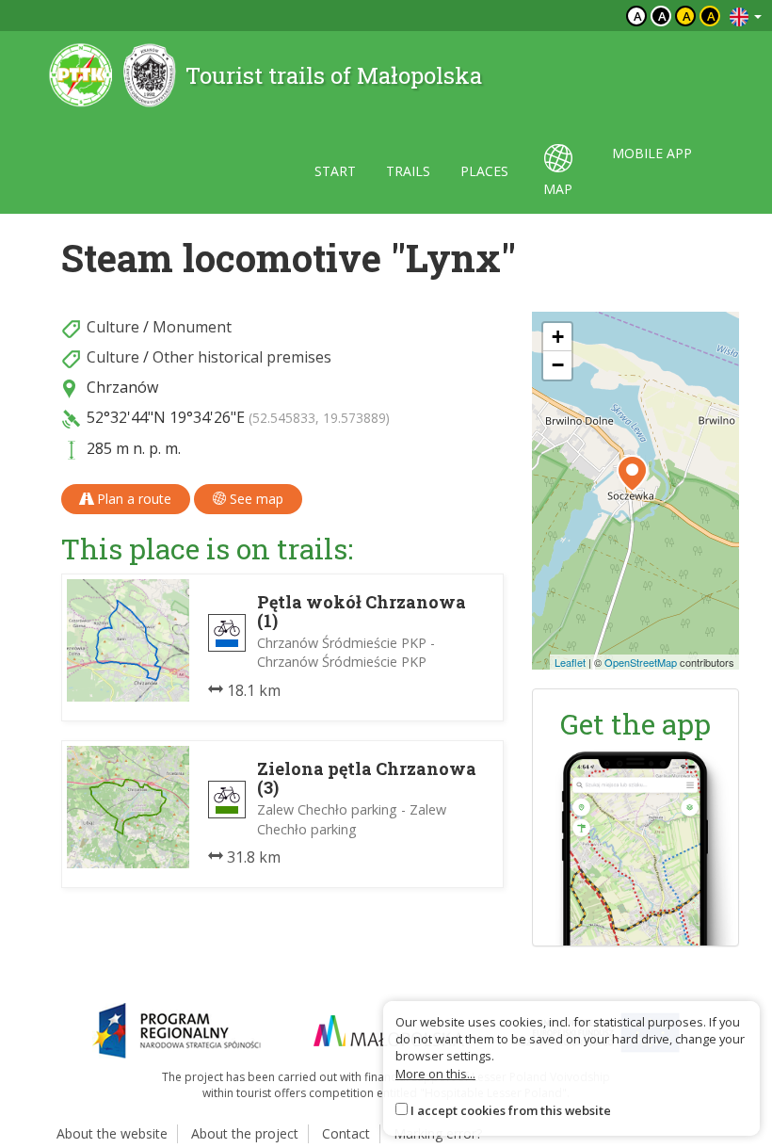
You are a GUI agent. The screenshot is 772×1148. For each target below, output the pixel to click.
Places (484, 171)
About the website (112, 1133)
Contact (346, 1133)
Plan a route (132, 499)
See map (254, 499)
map (557, 189)
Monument (192, 326)
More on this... (435, 1073)
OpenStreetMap (640, 662)
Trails (408, 171)
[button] (632, 474)
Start (335, 171)
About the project (244, 1133)
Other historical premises (242, 357)
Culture (113, 326)
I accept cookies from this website (510, 1110)
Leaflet (570, 662)
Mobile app (652, 153)
